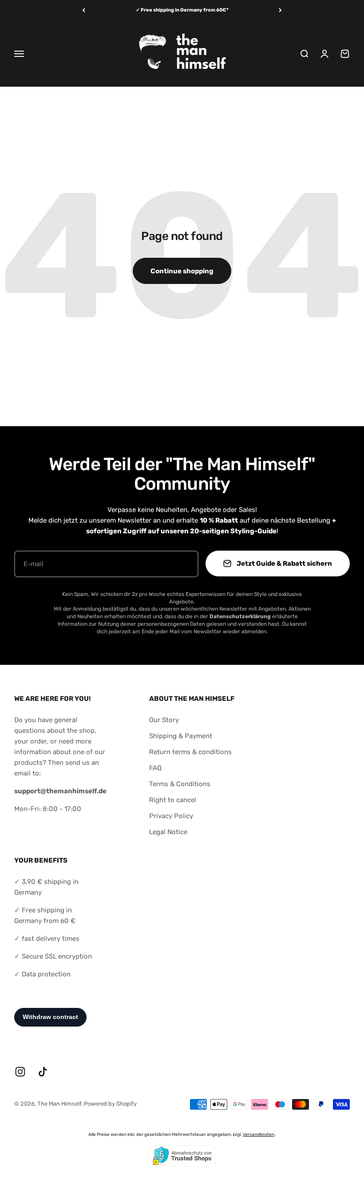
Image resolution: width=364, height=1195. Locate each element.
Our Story (164, 720)
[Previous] (83, 10)
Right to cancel (172, 800)
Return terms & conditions (190, 752)
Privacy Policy (171, 816)
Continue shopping (182, 271)
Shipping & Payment (180, 736)
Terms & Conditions (179, 784)
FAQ (155, 768)
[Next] (280, 10)
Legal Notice (168, 832)
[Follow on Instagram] (20, 1072)
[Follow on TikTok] (43, 1072)
